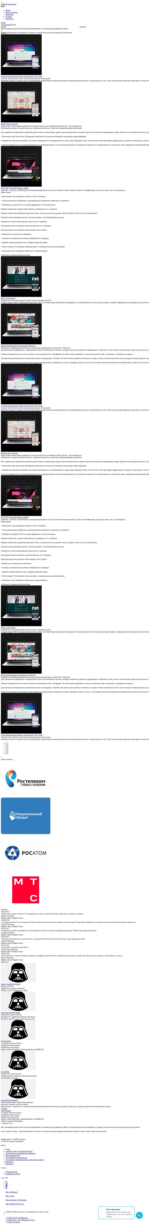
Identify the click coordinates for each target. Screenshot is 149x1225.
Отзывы (9, 17)
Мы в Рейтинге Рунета (15, 1204)
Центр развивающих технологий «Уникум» (18, 346)
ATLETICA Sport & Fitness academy (15, 188)
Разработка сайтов (13, 1174)
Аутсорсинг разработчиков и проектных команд (25, 1160)
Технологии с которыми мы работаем (20, 1153)
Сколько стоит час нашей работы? (19, 1151)
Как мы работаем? (13, 1156)
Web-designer (6, 1041)
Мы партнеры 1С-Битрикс (16, 1200)
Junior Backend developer (10, 1013)
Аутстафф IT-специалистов (16, 1158)
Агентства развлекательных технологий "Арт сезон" (22, 76)
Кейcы (8, 10)
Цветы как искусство (9, 124)
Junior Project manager (9, 1100)
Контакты (9, 19)
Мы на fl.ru (10, 1196)
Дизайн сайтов (11, 1172)
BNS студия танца (8, 298)
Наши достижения (6, 24)
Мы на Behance (12, 1192)
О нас (8, 1149)
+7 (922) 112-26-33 (13, 1222)
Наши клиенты (12, 12)
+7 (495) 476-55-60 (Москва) (17, 1218)
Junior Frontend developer (10, 984)
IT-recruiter (5, 1072)
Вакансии (9, 14)
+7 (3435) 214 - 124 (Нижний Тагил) (20, 1220)
